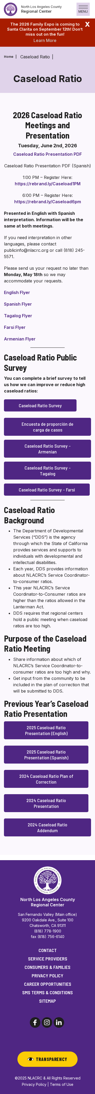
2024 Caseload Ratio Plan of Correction (46, 779)
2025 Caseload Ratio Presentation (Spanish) (46, 754)
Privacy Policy (47, 975)
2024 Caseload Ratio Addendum (47, 827)
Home (8, 57)
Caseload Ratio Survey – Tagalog (48, 470)
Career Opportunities (47, 984)
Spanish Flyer (18, 304)
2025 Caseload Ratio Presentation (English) (46, 730)
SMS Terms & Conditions (47, 992)
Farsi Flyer (15, 327)
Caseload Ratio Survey (40, 405)
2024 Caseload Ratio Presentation (46, 803)
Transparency (51, 1059)
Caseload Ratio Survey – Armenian (48, 448)
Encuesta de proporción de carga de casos (47, 427)
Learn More (45, 40)
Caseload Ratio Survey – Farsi (47, 489)
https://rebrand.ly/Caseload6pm (47, 201)
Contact (48, 950)
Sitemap (47, 1001)
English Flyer (17, 292)
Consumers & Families (47, 967)
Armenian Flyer (20, 339)
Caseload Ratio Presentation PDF (47, 154)
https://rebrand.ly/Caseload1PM (47, 183)
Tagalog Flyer (18, 315)
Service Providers (47, 959)
